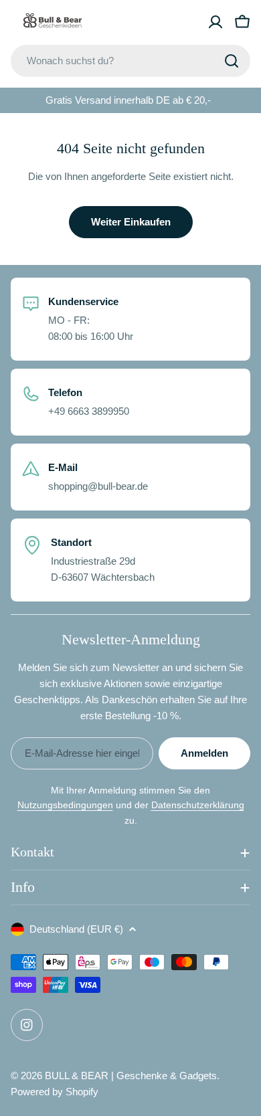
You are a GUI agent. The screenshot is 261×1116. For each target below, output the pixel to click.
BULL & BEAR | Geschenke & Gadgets (131, 1075)
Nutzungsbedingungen (65, 805)
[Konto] (215, 22)
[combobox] (130, 61)
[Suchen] (232, 61)
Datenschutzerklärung (197, 805)
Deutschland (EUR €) (76, 929)
